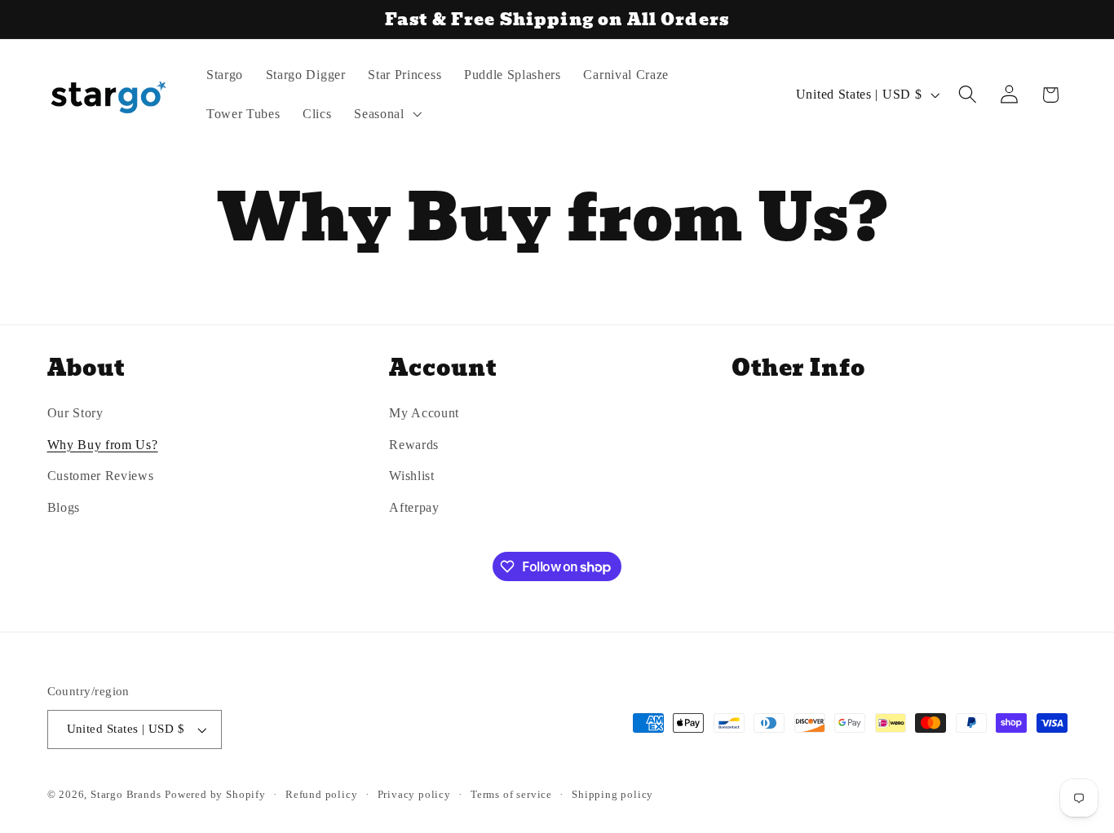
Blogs (63, 507)
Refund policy (321, 794)
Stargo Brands (126, 794)
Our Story (75, 413)
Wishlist (412, 476)
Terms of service (511, 794)
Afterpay (414, 507)
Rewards (414, 445)
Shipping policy (612, 794)
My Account (424, 413)
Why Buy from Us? (102, 445)
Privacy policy (414, 794)
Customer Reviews (100, 476)
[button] (386, 114)
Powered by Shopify (215, 794)
